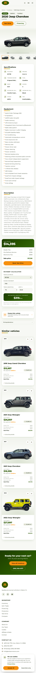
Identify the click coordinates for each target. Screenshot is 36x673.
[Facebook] (3, 594)
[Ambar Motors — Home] (5, 3)
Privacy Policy (11, 664)
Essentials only (26, 668)
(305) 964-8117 (18, 568)
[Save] (27, 339)
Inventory (9, 10)
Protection (5, 611)
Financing (20, 23)
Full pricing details (9, 383)
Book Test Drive (18, 263)
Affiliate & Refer (7, 632)
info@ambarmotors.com (11, 651)
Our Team (5, 627)
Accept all (11, 668)
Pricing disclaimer (8, 322)
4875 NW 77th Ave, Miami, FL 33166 (15, 643)
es (28, 3)
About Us (5, 624)
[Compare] (31, 339)
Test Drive (7, 23)
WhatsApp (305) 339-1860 (12, 648)
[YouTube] (12, 594)
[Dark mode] (24, 3)
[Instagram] (7, 594)
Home (3, 10)
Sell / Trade (5, 606)
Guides (4, 629)
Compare (5, 616)
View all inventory (18, 563)
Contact (4, 635)
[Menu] (32, 3)
